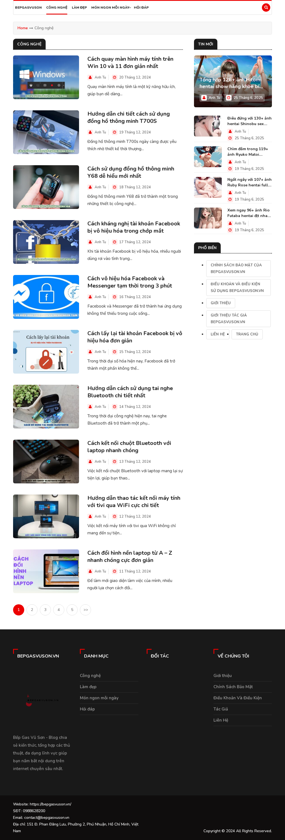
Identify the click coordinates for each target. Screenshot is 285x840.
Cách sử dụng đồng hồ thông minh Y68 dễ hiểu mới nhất (130, 172)
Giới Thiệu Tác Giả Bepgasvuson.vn (229, 319)
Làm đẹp (79, 7)
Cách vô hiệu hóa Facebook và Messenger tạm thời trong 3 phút (129, 282)
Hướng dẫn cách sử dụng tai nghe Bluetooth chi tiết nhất (130, 392)
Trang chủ (247, 334)
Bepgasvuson (28, 7)
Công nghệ (56, 7)
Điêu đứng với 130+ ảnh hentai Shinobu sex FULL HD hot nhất (249, 121)
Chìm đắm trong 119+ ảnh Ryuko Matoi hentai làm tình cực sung (247, 151)
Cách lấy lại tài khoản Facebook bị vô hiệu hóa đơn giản (134, 337)
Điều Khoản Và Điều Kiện (237, 698)
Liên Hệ (218, 334)
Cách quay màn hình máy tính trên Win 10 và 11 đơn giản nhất (130, 62)
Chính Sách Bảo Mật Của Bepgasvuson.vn (236, 268)
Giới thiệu (221, 303)
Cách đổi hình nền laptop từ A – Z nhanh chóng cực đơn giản (129, 556)
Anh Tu (100, 77)
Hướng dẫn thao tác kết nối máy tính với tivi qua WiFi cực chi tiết (133, 502)
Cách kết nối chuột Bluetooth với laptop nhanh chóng (129, 447)
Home (23, 28)
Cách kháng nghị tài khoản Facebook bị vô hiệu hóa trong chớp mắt (133, 227)
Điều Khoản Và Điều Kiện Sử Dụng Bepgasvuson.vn (237, 287)
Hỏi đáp (141, 7)
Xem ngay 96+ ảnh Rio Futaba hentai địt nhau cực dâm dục (248, 213)
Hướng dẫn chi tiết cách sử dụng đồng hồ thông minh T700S (128, 117)
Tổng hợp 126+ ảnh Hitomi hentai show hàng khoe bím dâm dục (232, 83)
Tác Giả (220, 709)
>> (85, 609)
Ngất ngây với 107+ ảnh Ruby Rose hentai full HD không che (249, 182)
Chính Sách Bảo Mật (233, 687)
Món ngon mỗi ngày (110, 7)
